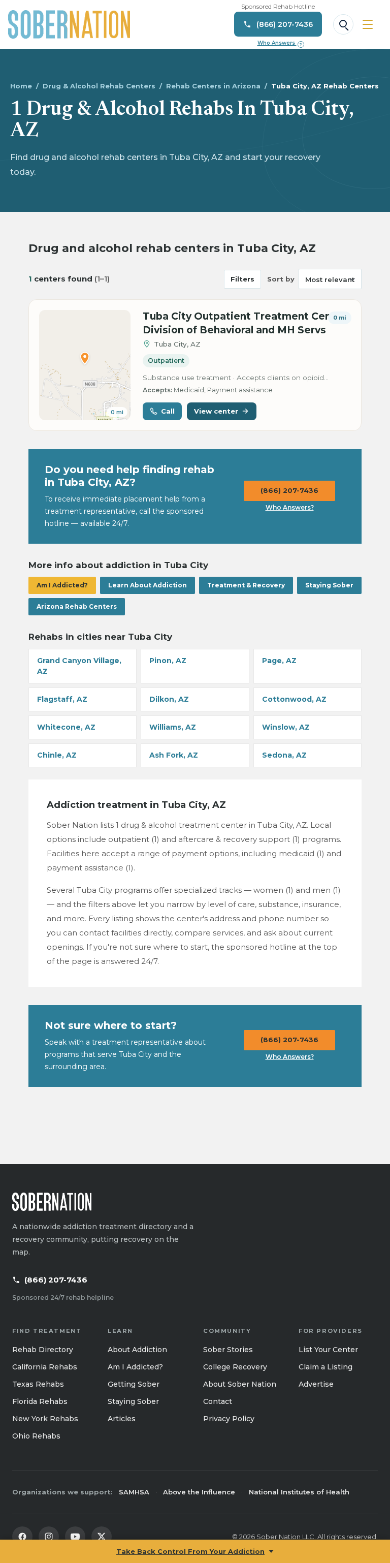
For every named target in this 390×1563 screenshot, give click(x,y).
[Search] (343, 24)
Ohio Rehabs (36, 1436)
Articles (122, 1418)
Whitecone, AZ (66, 727)
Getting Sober (133, 1384)
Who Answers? (290, 507)
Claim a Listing (325, 1366)
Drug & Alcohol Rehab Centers (99, 86)
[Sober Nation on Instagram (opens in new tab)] (49, 1536)
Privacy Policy (228, 1418)
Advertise (316, 1384)
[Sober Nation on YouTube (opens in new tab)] (75, 1536)
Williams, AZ (172, 727)
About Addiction (137, 1349)
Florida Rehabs (40, 1401)
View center (216, 411)
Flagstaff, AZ (62, 699)
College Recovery (235, 1366)
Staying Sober (329, 585)
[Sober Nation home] (69, 24)
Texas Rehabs (38, 1384)
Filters (242, 279)
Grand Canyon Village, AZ (79, 666)
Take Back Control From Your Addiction (190, 1551)
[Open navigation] (367, 24)
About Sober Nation (239, 1384)
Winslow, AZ (286, 727)
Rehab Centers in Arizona (213, 86)
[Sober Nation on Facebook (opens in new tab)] (22, 1536)
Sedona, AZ (284, 755)
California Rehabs (44, 1366)
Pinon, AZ (167, 660)
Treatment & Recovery (246, 585)
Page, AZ (279, 660)
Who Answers (279, 43)
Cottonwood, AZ (294, 699)
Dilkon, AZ (169, 699)
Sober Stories (228, 1349)
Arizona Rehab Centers (77, 606)
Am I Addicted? (62, 585)
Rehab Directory (42, 1349)
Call (168, 411)
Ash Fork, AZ (173, 755)
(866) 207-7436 (289, 490)
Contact (217, 1401)
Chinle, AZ (57, 755)
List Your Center (328, 1349)
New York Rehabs (45, 1418)
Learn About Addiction (147, 585)
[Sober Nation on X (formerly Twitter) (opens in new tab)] (101, 1536)
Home (21, 86)
